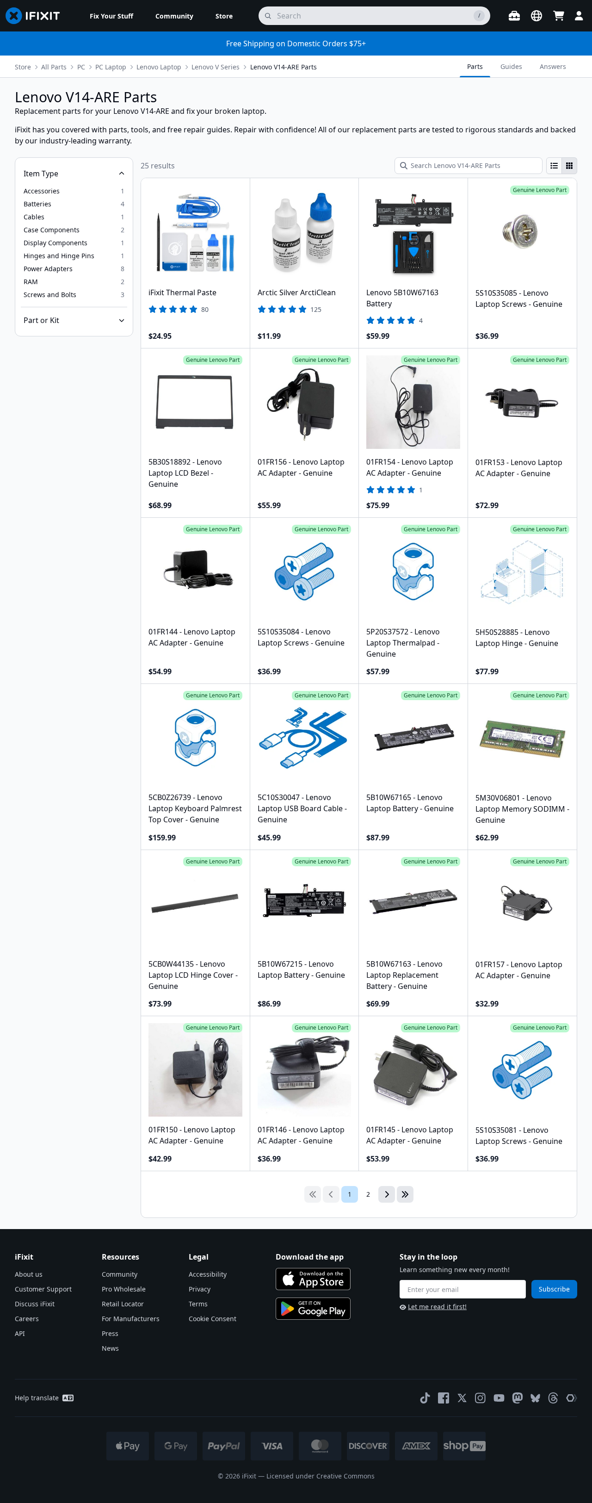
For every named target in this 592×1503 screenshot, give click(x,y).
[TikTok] (425, 1398)
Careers (27, 1318)
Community (119, 1274)
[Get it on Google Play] (313, 1309)
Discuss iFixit (35, 1303)
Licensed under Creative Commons (320, 1476)
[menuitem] (111, 15)
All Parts (54, 66)
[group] (561, 165)
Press (110, 1333)
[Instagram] (480, 1398)
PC (81, 66)
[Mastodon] (517, 1398)
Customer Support (43, 1289)
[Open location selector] (536, 15)
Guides (511, 66)
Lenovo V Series (215, 66)
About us (29, 1274)
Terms (198, 1303)
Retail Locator (123, 1303)
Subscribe (554, 1289)
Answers (553, 66)
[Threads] (553, 1398)
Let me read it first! (437, 1306)
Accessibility (208, 1274)
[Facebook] (443, 1398)
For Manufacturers (131, 1318)
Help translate (37, 1397)
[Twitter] (462, 1398)
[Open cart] (558, 15)
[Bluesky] (535, 1398)
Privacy (199, 1289)
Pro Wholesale (124, 1289)
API (20, 1333)
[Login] (579, 15)
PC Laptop (110, 66)
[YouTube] (499, 1398)
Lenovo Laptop (158, 66)
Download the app (310, 1257)
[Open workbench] (514, 15)
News (110, 1348)
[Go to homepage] (37, 15)
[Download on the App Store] (313, 1279)
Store (23, 66)
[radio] (554, 165)
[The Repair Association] (571, 1398)
